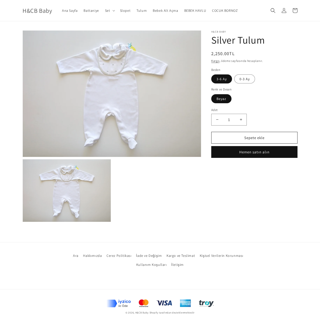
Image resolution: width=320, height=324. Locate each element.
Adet (214, 109)
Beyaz (221, 98)
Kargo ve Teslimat (180, 255)
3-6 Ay (221, 79)
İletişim (177, 264)
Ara (75, 255)
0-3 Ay (245, 79)
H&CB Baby (142, 312)
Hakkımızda (92, 255)
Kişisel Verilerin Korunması (221, 255)
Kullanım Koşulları (151, 264)
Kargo (215, 61)
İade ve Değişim (149, 255)
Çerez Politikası (119, 255)
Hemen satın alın (254, 152)
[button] (109, 10)
